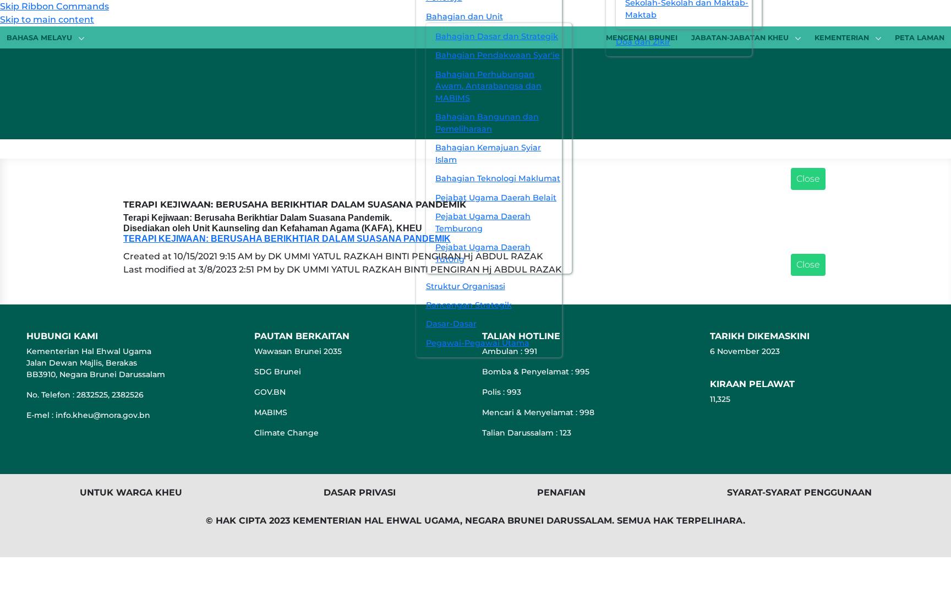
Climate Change (286, 433)
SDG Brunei (277, 372)
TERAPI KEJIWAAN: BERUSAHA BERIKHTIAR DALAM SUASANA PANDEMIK (287, 238)
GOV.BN (270, 392)
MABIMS (270, 412)
